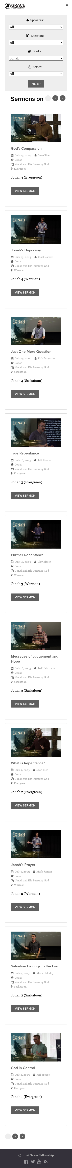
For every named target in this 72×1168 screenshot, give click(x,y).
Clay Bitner (44, 561)
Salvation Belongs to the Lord (35, 966)
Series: (37, 67)
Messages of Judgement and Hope (34, 659)
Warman (19, 270)
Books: (37, 51)
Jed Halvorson (46, 668)
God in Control (23, 1068)
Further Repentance (27, 555)
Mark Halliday (45, 973)
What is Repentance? (28, 763)
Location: (37, 35)
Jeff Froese (44, 460)
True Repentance (25, 453)
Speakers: (37, 20)
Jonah (18, 159)
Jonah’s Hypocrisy (26, 250)
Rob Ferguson (46, 358)
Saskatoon (20, 371)
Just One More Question (31, 351)
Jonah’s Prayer (23, 864)
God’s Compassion (26, 148)
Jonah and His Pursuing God (32, 164)
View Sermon (25, 191)
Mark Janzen (45, 257)
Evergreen (20, 168)
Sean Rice (44, 155)
